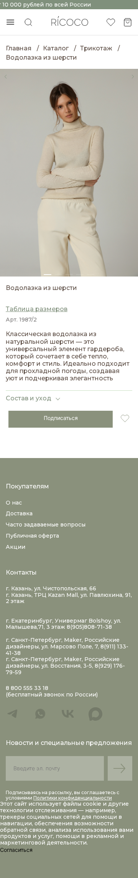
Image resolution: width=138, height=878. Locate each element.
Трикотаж (96, 48)
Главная (18, 48)
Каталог (56, 48)
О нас (14, 502)
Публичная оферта (32, 535)
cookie (93, 803)
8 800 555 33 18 (27, 688)
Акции (15, 546)
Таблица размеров (36, 309)
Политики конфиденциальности (72, 798)
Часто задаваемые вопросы (45, 524)
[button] (5, 76)
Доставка (19, 513)
